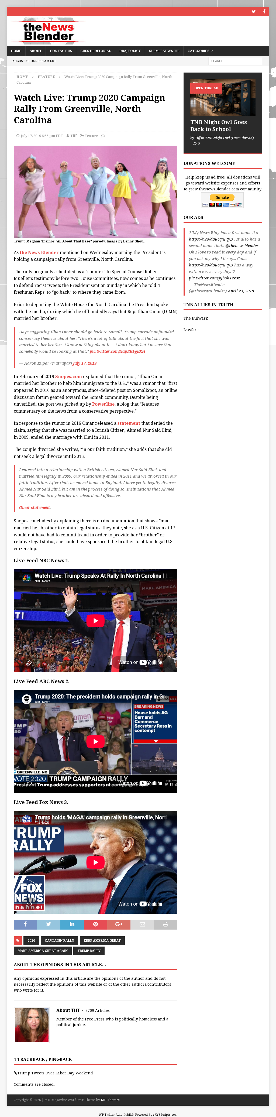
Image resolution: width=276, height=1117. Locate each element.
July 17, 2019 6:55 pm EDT (42, 136)
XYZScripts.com (166, 1114)
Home (16, 51)
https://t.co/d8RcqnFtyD (211, 239)
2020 (31, 941)
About (36, 51)
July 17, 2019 (84, 363)
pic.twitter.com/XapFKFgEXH (117, 351)
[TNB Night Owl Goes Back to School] (223, 97)
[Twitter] (253, 11)
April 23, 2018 (241, 291)
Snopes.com (68, 376)
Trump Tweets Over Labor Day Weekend (55, 1073)
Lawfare (191, 330)
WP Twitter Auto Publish (116, 1114)
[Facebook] (264, 11)
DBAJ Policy (130, 51)
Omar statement (34, 507)
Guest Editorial (95, 51)
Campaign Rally (59, 941)
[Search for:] (235, 61)
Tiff (73, 136)
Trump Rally (89, 951)
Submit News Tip (164, 51)
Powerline (103, 404)
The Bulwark (196, 318)
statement (129, 423)
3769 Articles (97, 1010)
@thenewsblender (241, 245)
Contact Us (61, 51)
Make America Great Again (43, 951)
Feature (91, 136)
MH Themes (110, 1100)
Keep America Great (102, 941)
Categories (198, 51)
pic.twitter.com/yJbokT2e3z (214, 278)
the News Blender (40, 252)
